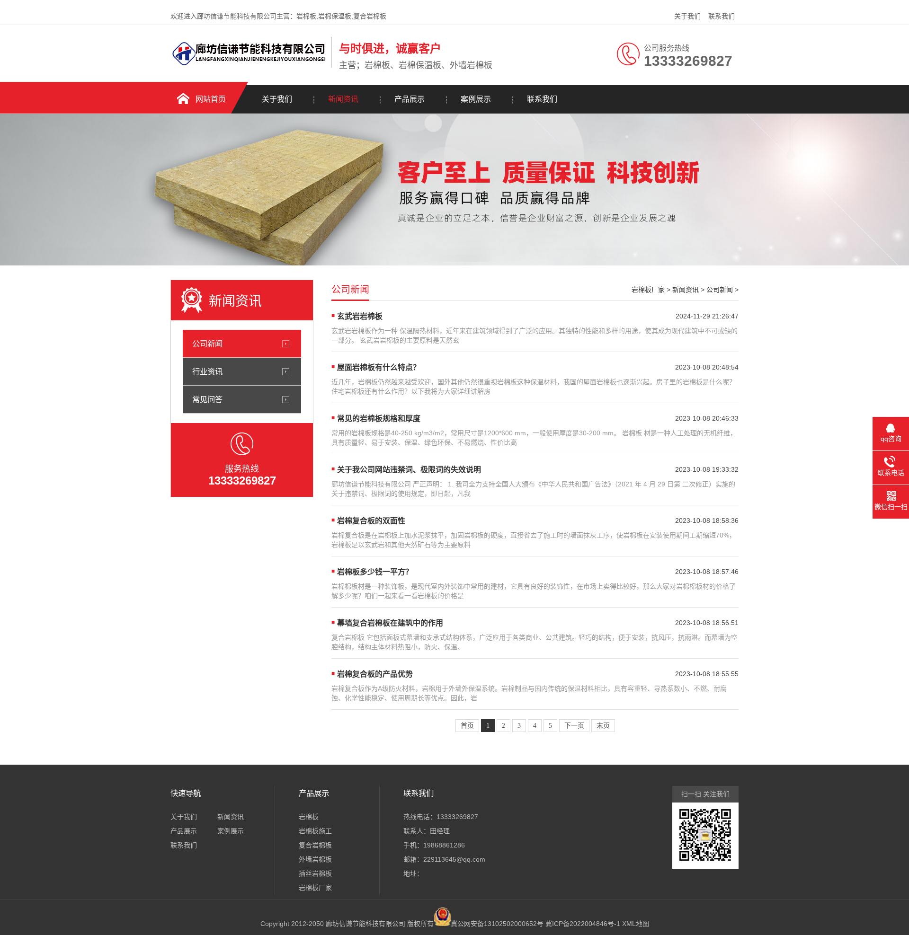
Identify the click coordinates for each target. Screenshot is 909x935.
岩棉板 (309, 816)
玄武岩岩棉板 (360, 316)
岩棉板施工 (315, 831)
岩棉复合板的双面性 (371, 521)
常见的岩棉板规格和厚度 (378, 419)
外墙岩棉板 (315, 859)
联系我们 (721, 16)
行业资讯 (207, 371)
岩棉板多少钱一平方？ (375, 572)
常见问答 (207, 399)
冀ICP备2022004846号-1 (582, 923)
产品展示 (409, 99)
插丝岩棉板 (315, 873)
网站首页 (211, 99)
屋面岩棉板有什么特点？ (378, 367)
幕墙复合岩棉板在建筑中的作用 (390, 623)
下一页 (574, 725)
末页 (603, 725)
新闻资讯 (343, 99)
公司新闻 (207, 343)
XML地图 (635, 923)
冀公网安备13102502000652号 (497, 923)
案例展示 (476, 99)
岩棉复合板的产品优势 (375, 674)
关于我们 (687, 16)
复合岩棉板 (315, 845)
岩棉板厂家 (648, 289)
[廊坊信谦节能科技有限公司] (248, 66)
